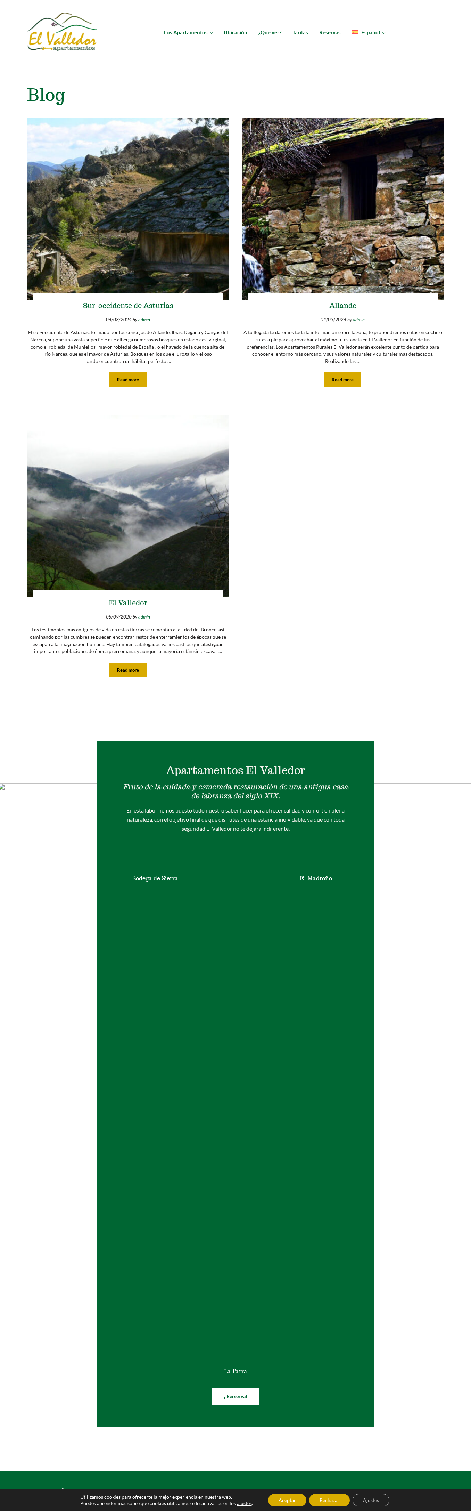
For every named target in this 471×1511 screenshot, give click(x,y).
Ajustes (371, 1500)
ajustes (244, 1503)
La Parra (235, 1371)
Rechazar (329, 1500)
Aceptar (287, 1500)
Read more (132, 381)
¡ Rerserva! (235, 1396)
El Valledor (128, 603)
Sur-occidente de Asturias (128, 305)
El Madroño (316, 878)
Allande (342, 305)
